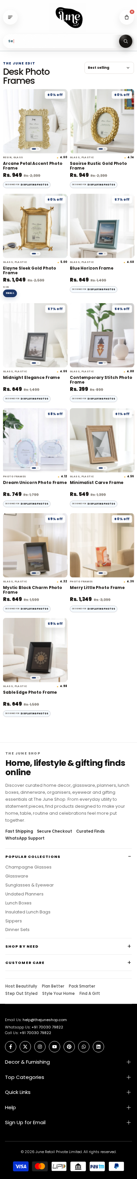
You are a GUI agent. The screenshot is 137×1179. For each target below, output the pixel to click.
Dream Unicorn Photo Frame (35, 482)
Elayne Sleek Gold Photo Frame (29, 271)
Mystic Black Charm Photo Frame (32, 590)
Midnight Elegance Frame (31, 377)
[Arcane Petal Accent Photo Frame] (35, 121)
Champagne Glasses (28, 867)
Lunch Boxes (18, 903)
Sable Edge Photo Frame (30, 692)
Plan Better (53, 987)
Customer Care (25, 962)
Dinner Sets (17, 929)
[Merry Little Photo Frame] (102, 545)
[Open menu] (10, 17)
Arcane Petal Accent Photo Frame (33, 166)
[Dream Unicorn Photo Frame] (35, 440)
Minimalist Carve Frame (96, 482)
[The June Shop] (68, 17)
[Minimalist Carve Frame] (102, 440)
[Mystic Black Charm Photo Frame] (35, 545)
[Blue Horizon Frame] (102, 226)
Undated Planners (24, 894)
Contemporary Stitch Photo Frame (101, 380)
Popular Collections (33, 856)
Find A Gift (89, 994)
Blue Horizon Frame (91, 268)
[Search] (125, 41)
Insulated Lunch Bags (28, 912)
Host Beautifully (21, 987)
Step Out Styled (21, 994)
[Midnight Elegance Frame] (35, 335)
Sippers (13, 921)
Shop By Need (22, 946)
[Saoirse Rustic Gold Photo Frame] (102, 121)
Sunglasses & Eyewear (29, 885)
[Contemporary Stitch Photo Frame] (102, 335)
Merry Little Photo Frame (97, 587)
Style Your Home (58, 994)
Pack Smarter (82, 987)
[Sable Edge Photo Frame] (35, 650)
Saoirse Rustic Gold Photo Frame (98, 166)
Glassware (16, 876)
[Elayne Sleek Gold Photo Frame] (35, 226)
